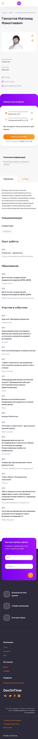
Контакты (6, 651)
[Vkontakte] (5, 695)
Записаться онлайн (19, 137)
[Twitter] (10, 695)
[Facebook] (15, 695)
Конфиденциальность (20, 710)
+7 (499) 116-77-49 (25, 141)
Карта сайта (7, 727)
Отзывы (25, 179)
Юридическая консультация (13, 683)
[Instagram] (19, 695)
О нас (5, 647)
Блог (5, 655)
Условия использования (12, 720)
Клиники (6, 671)
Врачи (11, 12)
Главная (4, 12)
